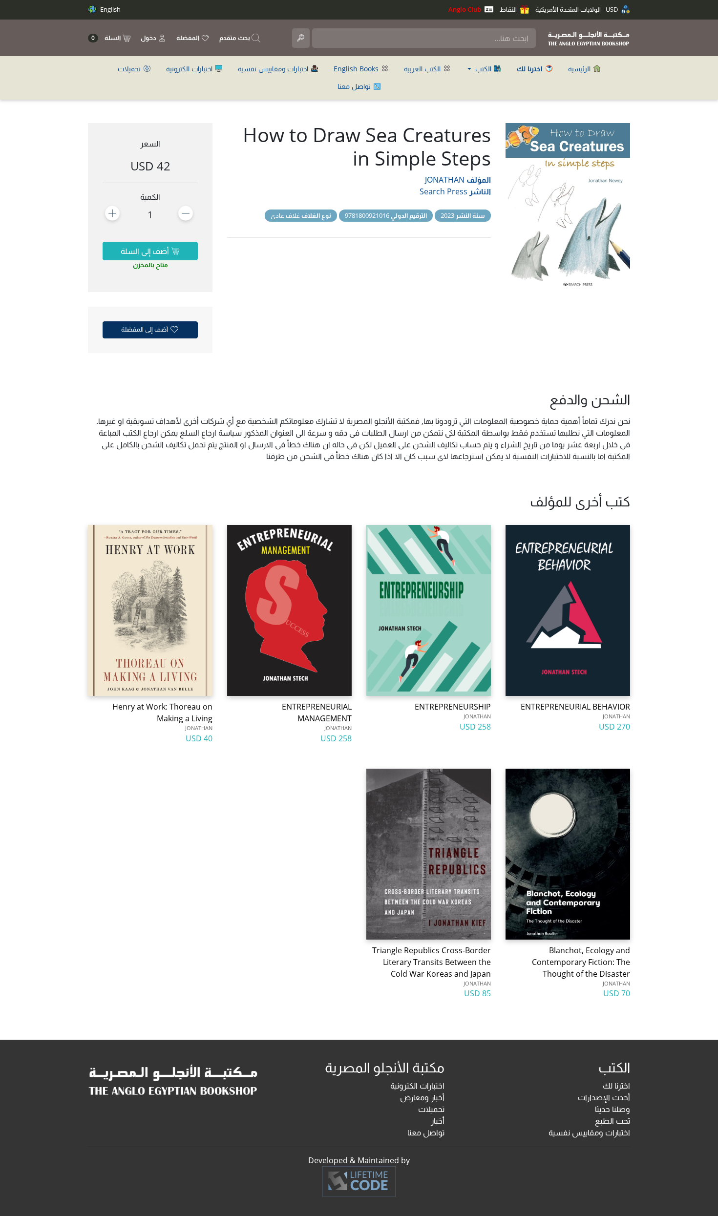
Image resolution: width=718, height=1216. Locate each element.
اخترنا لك (616, 1085)
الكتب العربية (423, 68)
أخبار (437, 1120)
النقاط (509, 9)
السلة (106, 37)
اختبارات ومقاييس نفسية (274, 68)
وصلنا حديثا (612, 1109)
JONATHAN (445, 179)
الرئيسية (580, 68)
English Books (357, 68)
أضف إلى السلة (146, 251)
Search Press (443, 191)
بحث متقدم (235, 37)
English (110, 9)
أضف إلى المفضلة (145, 329)
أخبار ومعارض (422, 1097)
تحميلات (130, 68)
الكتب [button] (483, 68)
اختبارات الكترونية (190, 68)
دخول (149, 37)
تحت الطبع (612, 1120)
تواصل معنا (355, 86)
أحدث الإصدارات (604, 1097)
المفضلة (188, 37)
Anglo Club (465, 9)
